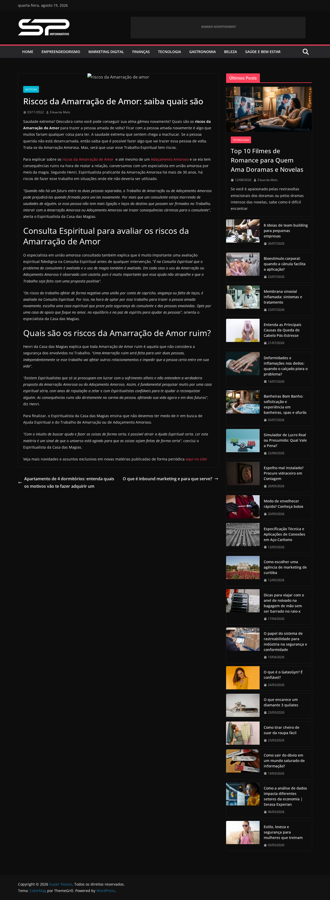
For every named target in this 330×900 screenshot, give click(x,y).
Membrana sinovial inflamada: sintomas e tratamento (283, 297)
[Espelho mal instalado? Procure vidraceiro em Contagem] (243, 477)
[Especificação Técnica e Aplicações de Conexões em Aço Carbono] (243, 538)
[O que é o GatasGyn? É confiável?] (243, 678)
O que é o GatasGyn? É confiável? (283, 675)
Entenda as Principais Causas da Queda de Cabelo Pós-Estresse (282, 330)
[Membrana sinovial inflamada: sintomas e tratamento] (243, 301)
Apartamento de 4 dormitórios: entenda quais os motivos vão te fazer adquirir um (69, 482)
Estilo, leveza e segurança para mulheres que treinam (283, 832)
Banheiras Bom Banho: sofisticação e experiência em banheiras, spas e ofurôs (285, 404)
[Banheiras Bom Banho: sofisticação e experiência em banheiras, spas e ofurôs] (243, 408)
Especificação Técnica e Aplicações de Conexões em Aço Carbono (284, 534)
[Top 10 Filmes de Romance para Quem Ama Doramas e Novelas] (269, 109)
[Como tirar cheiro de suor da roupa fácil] (243, 734)
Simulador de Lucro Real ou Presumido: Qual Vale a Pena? (285, 440)
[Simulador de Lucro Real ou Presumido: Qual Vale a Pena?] (243, 444)
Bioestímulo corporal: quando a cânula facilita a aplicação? (285, 264)
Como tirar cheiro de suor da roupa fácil (281, 730)
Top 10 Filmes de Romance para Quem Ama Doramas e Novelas (267, 160)
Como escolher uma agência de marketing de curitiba (285, 567)
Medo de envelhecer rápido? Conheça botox (283, 504)
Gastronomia (202, 51)
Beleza (230, 51)
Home (27, 51)
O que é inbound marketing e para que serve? (167, 479)
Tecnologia (169, 51)
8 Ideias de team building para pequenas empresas (286, 230)
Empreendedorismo (61, 51)
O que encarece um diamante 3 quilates (281, 702)
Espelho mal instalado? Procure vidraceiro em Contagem (283, 473)
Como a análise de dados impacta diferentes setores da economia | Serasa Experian (285, 796)
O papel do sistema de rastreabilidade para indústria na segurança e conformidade (285, 641)
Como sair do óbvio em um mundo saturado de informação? (284, 760)
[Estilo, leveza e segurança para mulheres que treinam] (243, 836)
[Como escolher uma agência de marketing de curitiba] (243, 571)
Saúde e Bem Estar (262, 51)
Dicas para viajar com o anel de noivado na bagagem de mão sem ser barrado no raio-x (284, 603)
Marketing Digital (106, 51)
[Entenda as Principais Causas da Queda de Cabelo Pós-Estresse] (243, 334)
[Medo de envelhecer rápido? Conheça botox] (243, 507)
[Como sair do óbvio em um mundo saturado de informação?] (243, 764)
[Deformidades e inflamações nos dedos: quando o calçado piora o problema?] (243, 370)
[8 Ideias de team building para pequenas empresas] (243, 234)
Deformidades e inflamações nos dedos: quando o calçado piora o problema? (286, 365)
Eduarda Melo (60, 112)
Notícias (31, 89)
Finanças (141, 51)
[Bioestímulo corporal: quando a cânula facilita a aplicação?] (243, 268)
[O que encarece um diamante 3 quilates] (243, 706)
